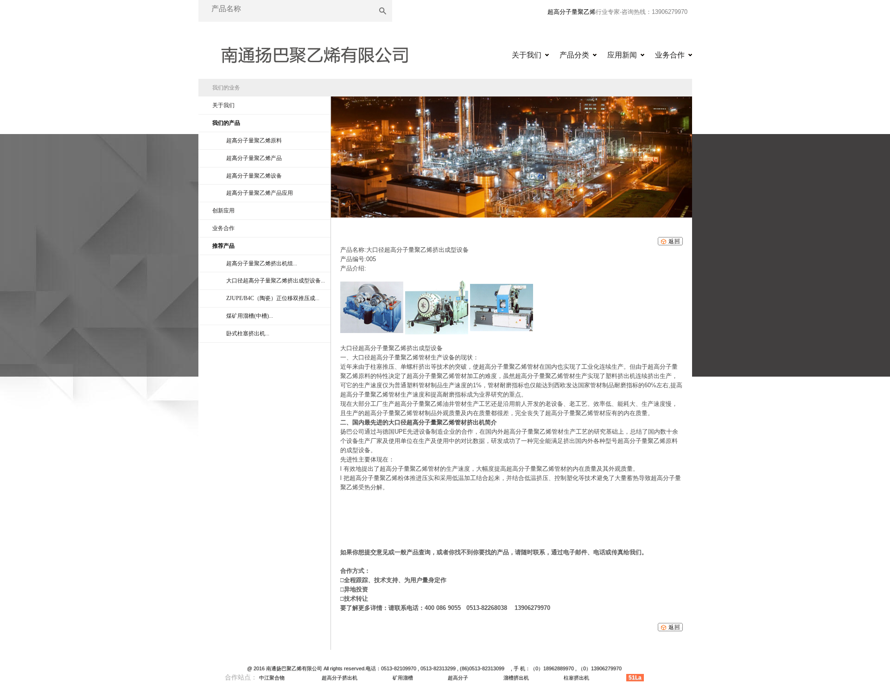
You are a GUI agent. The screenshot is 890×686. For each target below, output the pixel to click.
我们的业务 (226, 87)
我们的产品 (226, 123)
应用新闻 (622, 55)
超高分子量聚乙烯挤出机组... (261, 263)
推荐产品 (223, 246)
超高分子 (458, 677)
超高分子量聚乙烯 (571, 11)
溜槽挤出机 (516, 677)
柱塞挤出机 (576, 677)
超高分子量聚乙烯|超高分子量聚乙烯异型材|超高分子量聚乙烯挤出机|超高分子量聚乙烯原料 (314, 52)
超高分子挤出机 (339, 677)
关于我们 (526, 55)
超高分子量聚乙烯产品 (254, 158)
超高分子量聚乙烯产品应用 (259, 193)
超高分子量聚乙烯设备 (254, 176)
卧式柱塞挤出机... (247, 333)
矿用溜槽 (403, 677)
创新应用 (223, 210)
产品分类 (574, 55)
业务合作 (670, 55)
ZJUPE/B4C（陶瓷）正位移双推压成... (272, 298)
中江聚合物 (272, 677)
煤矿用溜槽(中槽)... (249, 316)
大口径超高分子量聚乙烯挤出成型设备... (275, 280)
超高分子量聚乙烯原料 (254, 140)
